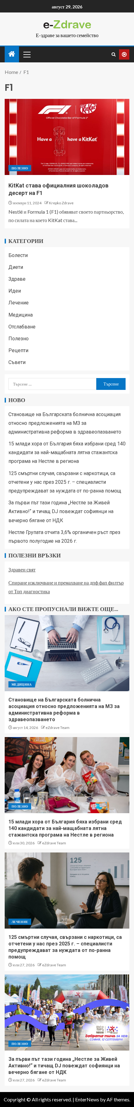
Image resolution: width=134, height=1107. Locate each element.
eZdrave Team (57, 727)
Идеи (14, 291)
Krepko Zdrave (61, 203)
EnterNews (87, 1099)
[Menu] (26, 54)
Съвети (17, 362)
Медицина (20, 315)
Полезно (20, 168)
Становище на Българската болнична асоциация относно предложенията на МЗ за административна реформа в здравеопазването (64, 423)
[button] (26, 54)
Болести (18, 255)
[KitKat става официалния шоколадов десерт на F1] (67, 137)
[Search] (113, 54)
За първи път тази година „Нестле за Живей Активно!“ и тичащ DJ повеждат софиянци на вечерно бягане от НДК (60, 511)
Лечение (18, 303)
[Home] (11, 54)
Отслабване (22, 327)
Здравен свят (22, 569)
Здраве (17, 279)
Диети (15, 267)
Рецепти (18, 350)
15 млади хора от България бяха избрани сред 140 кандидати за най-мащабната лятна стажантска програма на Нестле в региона (67, 452)
